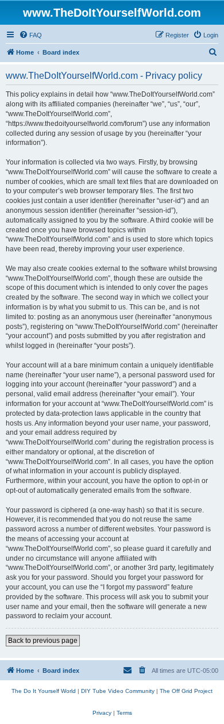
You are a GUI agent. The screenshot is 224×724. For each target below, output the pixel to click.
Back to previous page (43, 641)
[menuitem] (30, 35)
